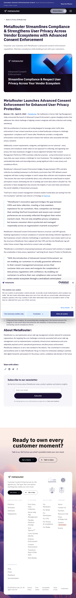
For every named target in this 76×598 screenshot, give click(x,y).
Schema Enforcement (32, 540)
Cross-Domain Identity (33, 535)
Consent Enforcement (32, 546)
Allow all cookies (62, 314)
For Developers (47, 514)
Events (60, 528)
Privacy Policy (30, 589)
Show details (65, 307)
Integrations (12, 514)
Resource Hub (63, 514)
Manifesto (11, 575)
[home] (12, 11)
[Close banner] (73, 282)
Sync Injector (31, 529)
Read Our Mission (66, 4)
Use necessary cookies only (14, 314)
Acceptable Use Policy (46, 589)
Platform (11, 504)
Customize (37, 314)
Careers (62, 524)
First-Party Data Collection (32, 506)
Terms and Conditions (53, 401)
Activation (11, 508)
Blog (9, 569)
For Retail (46, 510)
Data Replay (32, 558)
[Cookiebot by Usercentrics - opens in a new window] (60, 282)
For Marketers (46, 505)
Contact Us (62, 508)
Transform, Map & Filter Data (32, 552)
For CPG (46, 519)
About (60, 504)
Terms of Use (55, 589)
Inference (11, 511)
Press (10, 572)
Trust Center (37, 589)
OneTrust (47, 196)
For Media (46, 527)
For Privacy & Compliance (48, 523)
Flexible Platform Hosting (31, 522)
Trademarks (64, 588)
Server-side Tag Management (33, 514)
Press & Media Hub (62, 518)
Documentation (13, 578)
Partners (61, 511)
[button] (70, 11)
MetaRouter (32, 114)
